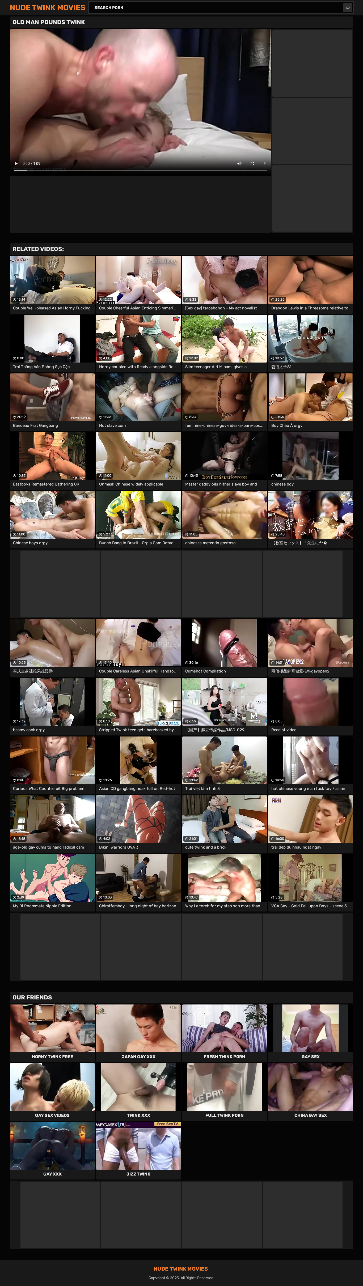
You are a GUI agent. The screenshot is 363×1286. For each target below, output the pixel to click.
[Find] (347, 7)
